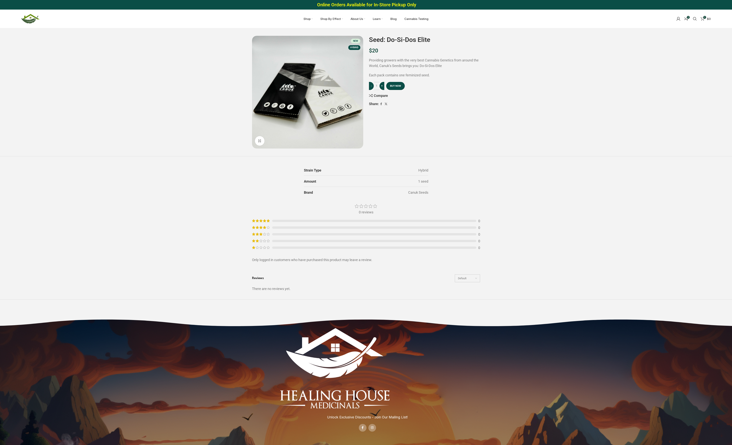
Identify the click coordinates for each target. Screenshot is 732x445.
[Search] (695, 19)
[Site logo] (30, 18)
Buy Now (395, 85)
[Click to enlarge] (259, 141)
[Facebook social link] (381, 104)
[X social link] (386, 104)
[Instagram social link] (372, 428)
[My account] (678, 19)
